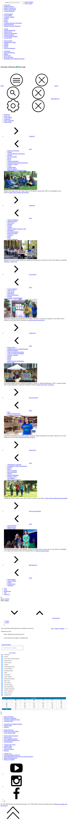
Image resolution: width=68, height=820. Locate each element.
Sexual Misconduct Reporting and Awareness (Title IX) (18, 756)
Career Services (8, 662)
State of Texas (7, 737)
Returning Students (12, 233)
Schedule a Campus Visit (10, 261)
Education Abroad (12, 168)
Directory (9, 473)
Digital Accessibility (9, 759)
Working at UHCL (12, 476)
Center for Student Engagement (15, 352)
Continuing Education (9, 666)
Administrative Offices (10, 42)
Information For (33, 565)
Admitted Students (9, 6)
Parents (9, 236)
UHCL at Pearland (9, 120)
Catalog (9, 165)
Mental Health (7, 122)
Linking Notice (8, 746)
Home (2, 599)
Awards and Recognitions (10, 36)
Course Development (9, 48)
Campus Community (12, 355)
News (8, 412)
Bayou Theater (11, 362)
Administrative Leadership (14, 464)
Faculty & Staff (8, 40)
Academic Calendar (9, 17)
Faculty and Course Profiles (11, 731)
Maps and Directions (9, 52)
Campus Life (32, 333)
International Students (9, 678)
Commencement (11, 167)
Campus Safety (8, 725)
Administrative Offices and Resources (17, 466)
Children (6, 664)
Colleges (9, 152)
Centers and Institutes (12, 161)
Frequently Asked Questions (14, 298)
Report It (6, 750)
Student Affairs (11, 347)
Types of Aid (10, 292)
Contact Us (7, 594)
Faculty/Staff (7, 674)
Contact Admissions (9, 11)
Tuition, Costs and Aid (10, 8)
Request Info (7, 591)
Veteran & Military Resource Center (16, 170)
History (9, 469)
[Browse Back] (65, 628)
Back (30, 149)
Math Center (7, 680)
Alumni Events (8, 32)
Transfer (9, 226)
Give (5, 588)
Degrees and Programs (10, 9)
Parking (6, 54)
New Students (7, 682)
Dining (9, 358)
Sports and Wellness (9, 686)
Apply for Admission (12, 219)
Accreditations (11, 478)
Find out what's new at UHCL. (27, 437)
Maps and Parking (12, 472)
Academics (32, 136)
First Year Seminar (12, 156)
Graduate (9, 227)
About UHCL (32, 450)
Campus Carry (8, 753)
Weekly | (57, 628)
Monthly (62, 628)
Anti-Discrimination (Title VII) (12, 755)
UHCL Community (8, 690)
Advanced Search (6, 644)
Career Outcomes (11, 525)
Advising (6, 18)
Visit (5, 593)
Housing (9, 356)
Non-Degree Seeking (12, 232)
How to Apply (29, 3)
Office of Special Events (13, 413)
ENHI (5, 672)
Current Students (8, 14)
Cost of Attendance (12, 289)
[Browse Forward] (67, 628)
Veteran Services (8, 692)
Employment (7, 55)
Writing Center (7, 695)
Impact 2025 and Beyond (14, 479)
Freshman (9, 224)
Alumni (6, 29)
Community (7, 51)
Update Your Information (10, 33)
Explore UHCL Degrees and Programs (18, 192)
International (10, 230)
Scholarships (10, 293)
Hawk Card (7, 116)
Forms (9, 238)
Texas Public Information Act (11, 740)
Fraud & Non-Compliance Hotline (13, 724)
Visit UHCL (7, 5)
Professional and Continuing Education (14, 58)
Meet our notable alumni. (42, 550)
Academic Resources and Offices (16, 153)
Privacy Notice (8, 747)
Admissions (32, 205)
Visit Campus (10, 223)
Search (7, 2)
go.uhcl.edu (7, 119)
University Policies (9, 749)
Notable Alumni (11, 528)
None (13, 653)
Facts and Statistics (12, 470)
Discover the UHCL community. (45, 384)
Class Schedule (8, 15)
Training (6, 45)
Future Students (29, 2)
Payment (9, 296)
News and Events (8, 57)
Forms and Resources (13, 295)
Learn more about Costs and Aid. (36, 320)
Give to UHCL (8, 38)
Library (6, 21)
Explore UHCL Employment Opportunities (56, 498)
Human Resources (9, 730)
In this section (56, 618)
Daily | (53, 628)
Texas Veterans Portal (9, 733)
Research (9, 467)
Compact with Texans (9, 744)
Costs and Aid (32, 274)
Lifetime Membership (9, 30)
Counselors (10, 235)
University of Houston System (12, 719)
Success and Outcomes (35, 511)
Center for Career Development (15, 353)
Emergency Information (10, 718)
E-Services (7, 114)
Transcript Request (9, 24)
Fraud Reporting (8, 742)
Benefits (6, 43)
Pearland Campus (8, 684)
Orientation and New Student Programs (17, 349)
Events (6, 20)
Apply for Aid (11, 290)
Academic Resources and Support (13, 23)
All (10, 653)
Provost (9, 159)
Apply (5, 590)
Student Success (11, 527)
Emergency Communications (14, 415)
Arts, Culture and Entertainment (11, 658)
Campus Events (7, 660)
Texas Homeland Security (10, 738)
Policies (6, 47)
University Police (8, 721)
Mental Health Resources (10, 758)
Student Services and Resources (12, 26)
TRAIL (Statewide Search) (11, 735)
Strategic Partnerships (13, 475)
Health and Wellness (12, 350)
